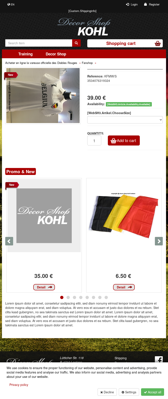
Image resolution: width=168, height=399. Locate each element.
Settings (130, 392)
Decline (108, 392)
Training (25, 54)
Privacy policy (18, 384)
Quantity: (95, 133)
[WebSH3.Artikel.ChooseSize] (109, 113)
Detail (41, 287)
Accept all (154, 392)
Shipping (121, 358)
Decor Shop (56, 54)
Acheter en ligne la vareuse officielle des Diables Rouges (41, 63)
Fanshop (87, 63)
